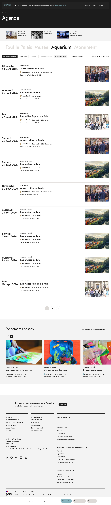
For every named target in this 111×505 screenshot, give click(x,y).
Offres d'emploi (11, 425)
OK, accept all (66, 501)
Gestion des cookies (71, 495)
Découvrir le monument (64, 436)
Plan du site (37, 495)
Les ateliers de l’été (30, 92)
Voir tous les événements (9, 56)
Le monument (26, 5)
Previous (7, 336)
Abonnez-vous (11, 452)
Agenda (87, 5)
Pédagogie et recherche (65, 462)
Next (11, 336)
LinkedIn (26, 458)
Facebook (7, 458)
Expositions (60, 454)
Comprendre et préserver (65, 479)
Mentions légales (25, 495)
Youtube (16, 457)
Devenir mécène (36, 419)
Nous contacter (11, 446)
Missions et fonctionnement (15, 422)
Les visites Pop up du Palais (35, 116)
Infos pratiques (10, 428)
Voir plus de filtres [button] (61, 56)
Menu (101, 5)
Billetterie (94, 5)
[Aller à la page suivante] (58, 308)
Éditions (8, 431)
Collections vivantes (63, 477)
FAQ (16, 495)
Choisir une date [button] (76, 56)
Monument (85, 47)
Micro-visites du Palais (32, 68)
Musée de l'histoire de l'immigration (43, 5)
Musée (41, 47)
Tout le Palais (17, 5)
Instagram (11, 458)
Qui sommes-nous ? (12, 419)
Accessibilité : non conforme (52, 495)
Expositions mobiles (37, 428)
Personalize (92, 501)
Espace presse (36, 425)
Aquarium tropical (60, 5)
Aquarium (61, 47)
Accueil (4, 12)
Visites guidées (23, 56)
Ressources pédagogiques (65, 439)
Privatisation (35, 422)
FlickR (21, 458)
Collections (61, 433)
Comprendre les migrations (66, 459)
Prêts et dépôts (36, 431)
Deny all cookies (79, 501)
